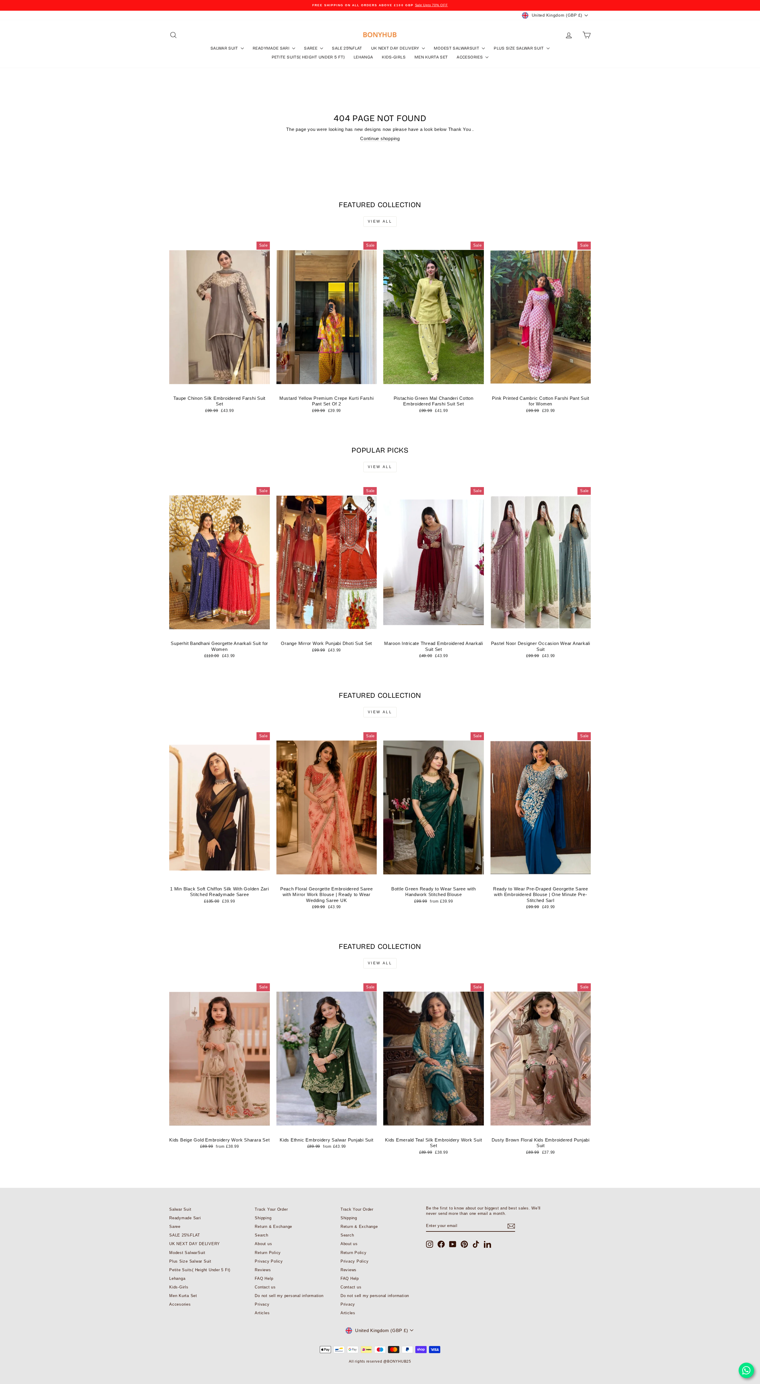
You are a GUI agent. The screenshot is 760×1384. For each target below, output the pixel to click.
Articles (262, 1313)
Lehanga (363, 57)
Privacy (262, 1304)
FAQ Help (264, 1278)
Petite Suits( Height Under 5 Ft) (308, 57)
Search (261, 1235)
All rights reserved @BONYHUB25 (380, 1361)
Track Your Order (271, 1209)
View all (380, 221)
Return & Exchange (273, 1226)
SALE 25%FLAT (347, 48)
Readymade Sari (272, 48)
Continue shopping (380, 138)
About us (263, 1244)
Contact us (265, 1287)
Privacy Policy (269, 1261)
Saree (311, 48)
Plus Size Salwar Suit (519, 48)
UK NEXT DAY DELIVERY (395, 48)
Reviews (263, 1270)
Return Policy (268, 1252)
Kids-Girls (394, 57)
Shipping (263, 1218)
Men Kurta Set (431, 57)
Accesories (470, 57)
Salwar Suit (224, 48)
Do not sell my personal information (289, 1295)
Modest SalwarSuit (457, 48)
